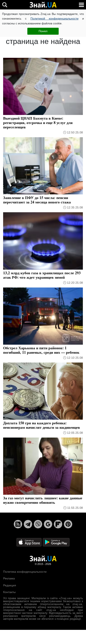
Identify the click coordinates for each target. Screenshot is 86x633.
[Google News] (48, 524)
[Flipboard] (58, 524)
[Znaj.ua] (43, 4)
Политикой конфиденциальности (54, 18)
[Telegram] (28, 524)
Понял (43, 31)
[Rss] (18, 524)
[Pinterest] (68, 524)
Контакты (9, 592)
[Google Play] (56, 542)
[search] (4, 4)
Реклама (9, 578)
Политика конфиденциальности (25, 571)
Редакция (9, 585)
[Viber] (38, 524)
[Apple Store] (29, 542)
